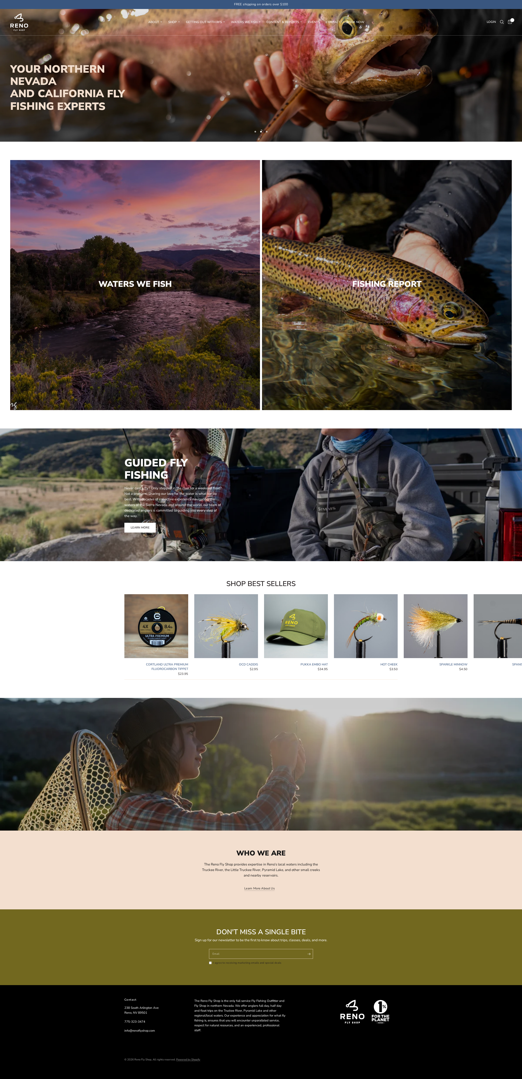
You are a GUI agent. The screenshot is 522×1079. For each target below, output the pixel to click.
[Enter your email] (309, 954)
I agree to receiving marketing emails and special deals (247, 963)
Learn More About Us (259, 888)
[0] (509, 22)
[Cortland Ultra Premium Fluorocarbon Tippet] (156, 626)
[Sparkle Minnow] (436, 626)
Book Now (355, 22)
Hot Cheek (389, 664)
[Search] (502, 22)
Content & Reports (283, 22)
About (153, 22)
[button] (140, 528)
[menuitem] (155, 22)
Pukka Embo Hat (314, 664)
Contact (333, 22)
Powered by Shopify (188, 1059)
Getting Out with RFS (204, 22)
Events (314, 22)
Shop (172, 22)
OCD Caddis (248, 664)
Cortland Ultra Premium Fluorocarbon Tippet (167, 666)
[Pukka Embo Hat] (296, 626)
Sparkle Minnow (453, 664)
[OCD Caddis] (226, 626)
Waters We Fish (244, 22)
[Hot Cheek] (366, 626)
